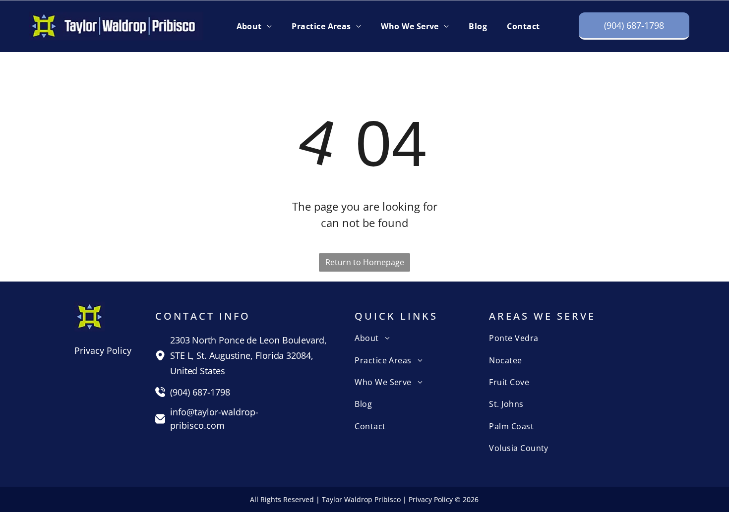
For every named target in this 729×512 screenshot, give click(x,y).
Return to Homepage (364, 262)
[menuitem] (254, 25)
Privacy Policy (102, 350)
